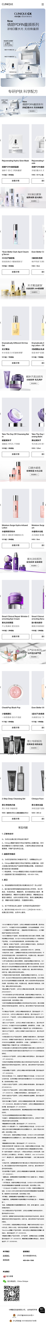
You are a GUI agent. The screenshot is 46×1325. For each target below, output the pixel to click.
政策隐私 (6, 1256)
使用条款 (6, 1260)
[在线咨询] (41, 1310)
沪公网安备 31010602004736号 (24, 1321)
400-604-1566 (28, 1260)
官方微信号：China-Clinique (17, 1281)
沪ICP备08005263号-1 (25, 1315)
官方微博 (9, 1276)
